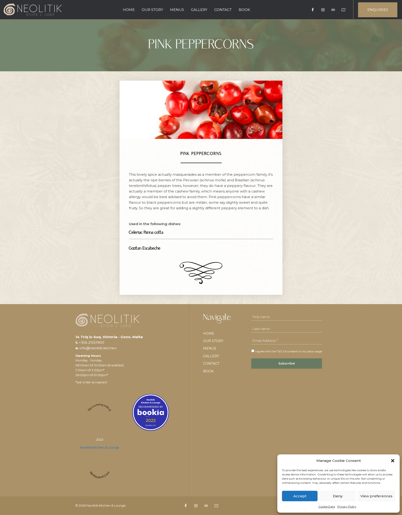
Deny (337, 496)
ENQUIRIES (377, 9)
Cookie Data (326, 506)
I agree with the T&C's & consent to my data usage (288, 351)
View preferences (376, 496)
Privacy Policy (346, 506)
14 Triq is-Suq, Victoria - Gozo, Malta (109, 337)
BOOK (244, 9)
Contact (223, 9)
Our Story (152, 9)
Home (129, 9)
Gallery (199, 9)
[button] (392, 460)
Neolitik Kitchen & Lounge (99, 447)
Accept (299, 496)
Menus (177, 9)
